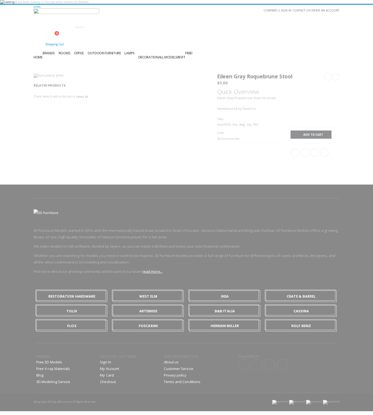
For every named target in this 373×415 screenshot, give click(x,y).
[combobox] (120, 27)
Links (37, 6)
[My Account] (38, 43)
